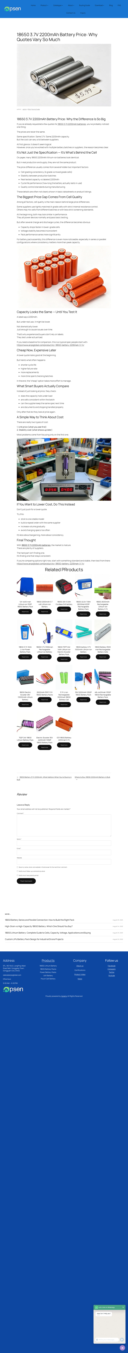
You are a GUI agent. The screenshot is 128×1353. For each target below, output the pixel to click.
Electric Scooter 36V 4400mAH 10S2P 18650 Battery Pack (44, 740)
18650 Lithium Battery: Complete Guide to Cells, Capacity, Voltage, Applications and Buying (48, 933)
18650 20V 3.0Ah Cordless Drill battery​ (64, 603)
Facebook (111, 966)
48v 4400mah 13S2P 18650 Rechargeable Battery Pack (103, 694)
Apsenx (64, 996)
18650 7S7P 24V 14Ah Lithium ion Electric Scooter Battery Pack (64, 651)
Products (48, 960)
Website (19, 858)
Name (19, 839)
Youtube (111, 975)
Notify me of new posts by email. (29, 875)
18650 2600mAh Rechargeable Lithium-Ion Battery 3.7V (102, 605)
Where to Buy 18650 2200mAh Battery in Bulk (92, 777)
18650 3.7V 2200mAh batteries (71, 124)
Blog (29, 109)
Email (19, 848)
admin (24, 109)
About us (79, 966)
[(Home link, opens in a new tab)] (12, 9)
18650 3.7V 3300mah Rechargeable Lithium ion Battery (44, 649)
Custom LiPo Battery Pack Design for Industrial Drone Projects (34, 939)
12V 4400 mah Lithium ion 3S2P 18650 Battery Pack (25, 604)
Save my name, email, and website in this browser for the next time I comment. (43, 867)
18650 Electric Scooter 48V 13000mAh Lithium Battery (25, 696)
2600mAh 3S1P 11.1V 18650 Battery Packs (44, 693)
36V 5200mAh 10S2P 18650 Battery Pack (83, 693)
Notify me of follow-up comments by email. (32, 871)
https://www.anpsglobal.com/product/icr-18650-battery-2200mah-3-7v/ (50, 345)
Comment (20, 813)
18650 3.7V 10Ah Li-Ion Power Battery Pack (25, 649)
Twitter (111, 972)
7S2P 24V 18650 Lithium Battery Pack (25, 738)
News (80, 979)
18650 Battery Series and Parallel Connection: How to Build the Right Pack (39, 920)
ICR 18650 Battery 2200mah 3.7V (64, 738)
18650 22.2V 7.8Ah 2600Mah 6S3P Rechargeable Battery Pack (83, 605)
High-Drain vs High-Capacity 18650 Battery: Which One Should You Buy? (39, 926)
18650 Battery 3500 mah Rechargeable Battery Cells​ (103, 649)
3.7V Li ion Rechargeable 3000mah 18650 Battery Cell (64, 696)
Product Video (79, 974)
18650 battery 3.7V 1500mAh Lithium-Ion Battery (83, 649)
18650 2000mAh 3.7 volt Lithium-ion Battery (44, 604)
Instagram (112, 969)
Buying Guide (36, 109)
